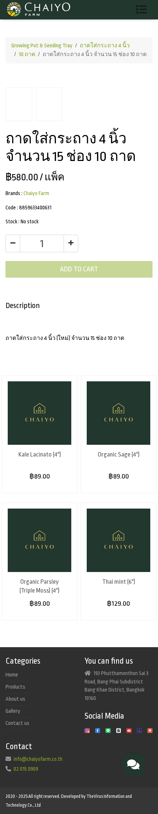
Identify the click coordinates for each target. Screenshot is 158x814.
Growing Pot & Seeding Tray (41, 46)
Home (12, 675)
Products (15, 687)
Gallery (13, 711)
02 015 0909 (26, 769)
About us (15, 699)
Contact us (17, 723)
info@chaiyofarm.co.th (38, 759)
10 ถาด (27, 54)
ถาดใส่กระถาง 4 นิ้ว (105, 46)
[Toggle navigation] (144, 9)
